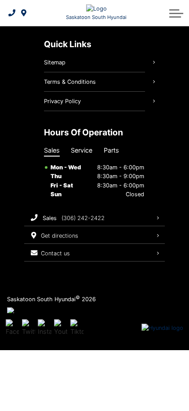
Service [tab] (81, 150)
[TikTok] (77, 328)
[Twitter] (28, 328)
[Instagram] (44, 328)
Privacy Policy (62, 101)
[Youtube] (60, 328)
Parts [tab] (111, 150)
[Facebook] (12, 328)
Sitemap (54, 62)
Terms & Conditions (70, 81)
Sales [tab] (52, 150)
